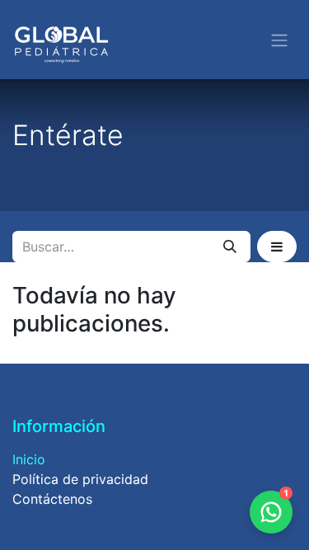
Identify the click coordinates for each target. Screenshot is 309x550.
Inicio (28, 459)
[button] (277, 246)
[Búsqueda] (229, 246)
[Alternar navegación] (279, 39)
